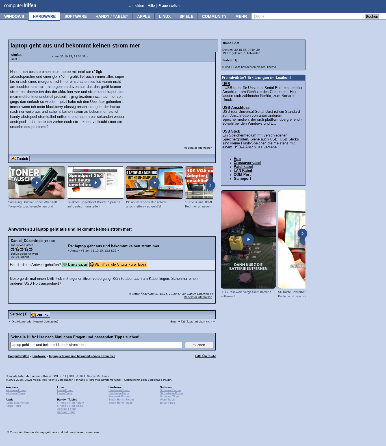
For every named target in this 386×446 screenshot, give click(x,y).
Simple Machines (98, 376)
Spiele (186, 16)
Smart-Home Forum (121, 399)
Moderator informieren (198, 147)
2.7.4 (63, 376)
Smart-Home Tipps (121, 402)
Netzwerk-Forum (119, 396)
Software (75, 16)
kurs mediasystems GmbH (105, 379)
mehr (241, 16)
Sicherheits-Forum (171, 393)
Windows (14, 16)
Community (214, 16)
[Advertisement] (170, 100)
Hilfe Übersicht (205, 356)
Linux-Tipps (64, 393)
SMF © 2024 (77, 376)
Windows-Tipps (15, 393)
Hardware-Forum (119, 390)
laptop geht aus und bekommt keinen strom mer (82, 356)
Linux (165, 16)
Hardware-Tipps (119, 393)
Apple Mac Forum (17, 402)
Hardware (44, 16)
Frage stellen (169, 6)
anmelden (136, 6)
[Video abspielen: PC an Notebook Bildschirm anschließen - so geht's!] (154, 182)
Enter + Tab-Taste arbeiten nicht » (192, 321)
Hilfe (151, 6)
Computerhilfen (18, 356)
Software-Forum (170, 390)
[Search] (372, 17)
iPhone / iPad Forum (70, 402)
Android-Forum (66, 408)
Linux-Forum (65, 390)
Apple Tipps (13, 405)
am (56, 56)
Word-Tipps (167, 399)
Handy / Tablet (112, 16)
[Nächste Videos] (210, 185)
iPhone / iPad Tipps (70, 405)
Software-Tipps (169, 396)
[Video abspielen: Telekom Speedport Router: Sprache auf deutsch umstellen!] (95, 182)
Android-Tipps (66, 411)
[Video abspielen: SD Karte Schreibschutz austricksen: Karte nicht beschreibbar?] (305, 239)
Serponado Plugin (159, 379)
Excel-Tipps (167, 402)
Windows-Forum (16, 390)
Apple (143, 16)
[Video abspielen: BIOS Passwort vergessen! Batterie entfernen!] (248, 239)
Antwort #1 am (79, 250)
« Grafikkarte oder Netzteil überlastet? (33, 321)
